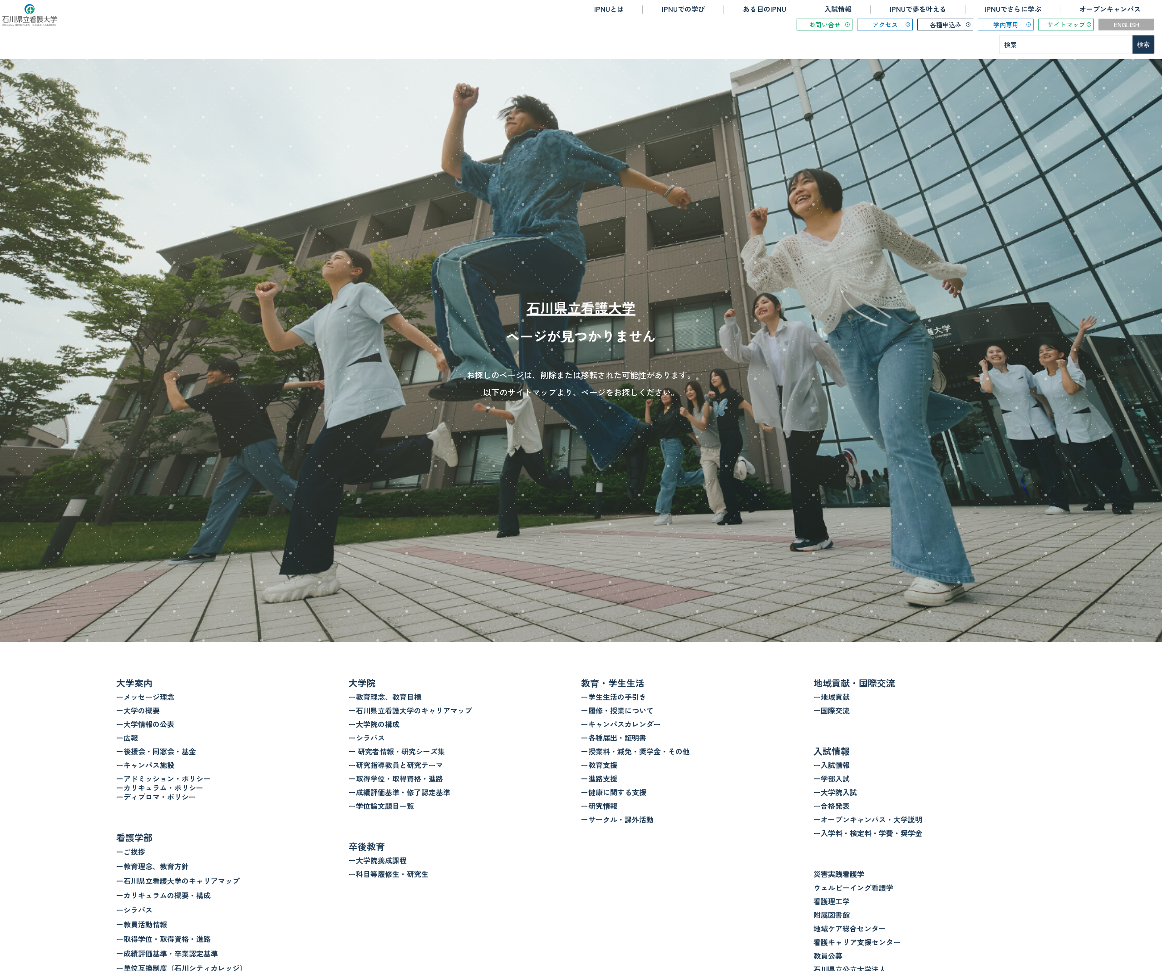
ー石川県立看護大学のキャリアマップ (178, 880)
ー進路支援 (599, 778)
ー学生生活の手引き (613, 696)
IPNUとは (609, 9)
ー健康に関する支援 (613, 792)
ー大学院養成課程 (378, 860)
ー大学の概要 (138, 710)
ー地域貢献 (831, 696)
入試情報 (838, 9)
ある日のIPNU (764, 9)
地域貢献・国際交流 (854, 682)
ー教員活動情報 (141, 924)
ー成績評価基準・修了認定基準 (399, 792)
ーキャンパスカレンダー (621, 723)
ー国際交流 (831, 710)
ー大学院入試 (835, 792)
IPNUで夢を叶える (918, 9)
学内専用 (1006, 24)
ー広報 (127, 737)
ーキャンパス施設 (145, 764)
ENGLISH (1126, 24)
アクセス (885, 24)
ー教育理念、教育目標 (385, 696)
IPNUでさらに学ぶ (1013, 9)
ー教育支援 (599, 764)
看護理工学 (831, 901)
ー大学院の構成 (374, 723)
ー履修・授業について (617, 710)
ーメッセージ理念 (145, 696)
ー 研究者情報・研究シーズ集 (397, 751)
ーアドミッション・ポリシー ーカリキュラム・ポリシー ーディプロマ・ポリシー (163, 787)
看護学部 (134, 837)
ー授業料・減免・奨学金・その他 (635, 751)
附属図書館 (831, 914)
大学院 (362, 682)
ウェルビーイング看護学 (853, 887)
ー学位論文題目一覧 (381, 805)
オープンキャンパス (1110, 9)
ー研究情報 (599, 805)
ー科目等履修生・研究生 (388, 873)
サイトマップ (1066, 24)
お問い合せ (825, 24)
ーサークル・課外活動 (617, 819)
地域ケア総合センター (849, 928)
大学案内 (134, 682)
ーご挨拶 (130, 851)
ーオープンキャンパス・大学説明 (867, 819)
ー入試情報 (831, 764)
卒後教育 (367, 846)
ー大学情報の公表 (145, 723)
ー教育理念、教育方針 (152, 866)
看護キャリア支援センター (857, 941)
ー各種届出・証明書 (613, 737)
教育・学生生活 (613, 682)
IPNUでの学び (683, 9)
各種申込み (945, 24)
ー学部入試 (831, 778)
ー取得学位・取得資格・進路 (163, 938)
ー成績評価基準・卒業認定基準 (167, 953)
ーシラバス (134, 909)
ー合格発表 (831, 805)
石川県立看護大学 (581, 307)
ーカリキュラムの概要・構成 (163, 895)
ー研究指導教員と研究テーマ (396, 764)
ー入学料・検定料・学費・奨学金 (867, 832)
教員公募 (827, 955)
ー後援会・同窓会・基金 (156, 751)
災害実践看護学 (838, 873)
